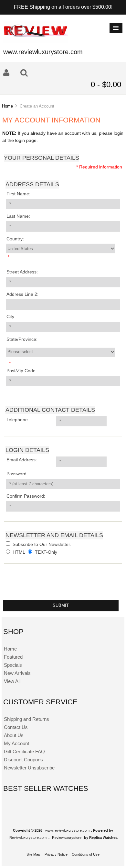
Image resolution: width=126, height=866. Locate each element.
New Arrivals (17, 673)
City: (11, 316)
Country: (15, 239)
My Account (16, 743)
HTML (19, 552)
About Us (14, 735)
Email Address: (21, 459)
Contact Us (16, 727)
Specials (13, 665)
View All (12, 681)
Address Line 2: (22, 294)
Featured (13, 657)
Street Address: (22, 272)
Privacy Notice (56, 854)
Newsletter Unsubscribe (29, 767)
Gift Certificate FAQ (24, 751)
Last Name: (18, 216)
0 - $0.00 (106, 84)
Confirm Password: (25, 496)
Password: (17, 473)
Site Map (33, 854)
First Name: (18, 193)
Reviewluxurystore (66, 837)
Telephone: (17, 419)
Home (7, 106)
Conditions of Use (86, 854)
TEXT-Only (46, 552)
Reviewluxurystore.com (28, 837)
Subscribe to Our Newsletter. (42, 544)
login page (26, 140)
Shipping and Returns (26, 719)
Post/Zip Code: (21, 370)
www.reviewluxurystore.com (67, 830)
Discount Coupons (23, 759)
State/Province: (21, 339)
